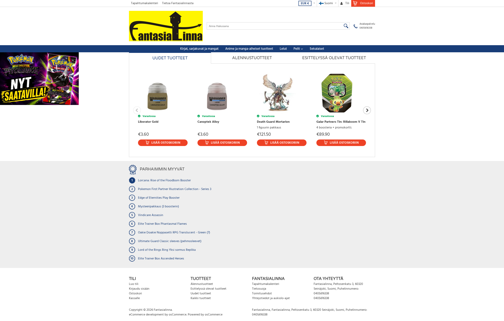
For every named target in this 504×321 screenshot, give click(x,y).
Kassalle (134, 298)
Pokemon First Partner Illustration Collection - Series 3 (174, 189)
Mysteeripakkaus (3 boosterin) (158, 206)
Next (367, 110)
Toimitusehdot (262, 293)
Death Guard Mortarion (273, 121)
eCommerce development (146, 314)
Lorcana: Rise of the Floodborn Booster (164, 180)
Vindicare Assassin (150, 215)
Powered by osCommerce (205, 314)
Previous (137, 110)
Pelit (297, 48)
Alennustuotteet (202, 284)
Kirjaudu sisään (139, 288)
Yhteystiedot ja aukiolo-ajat (271, 298)
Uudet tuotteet (201, 293)
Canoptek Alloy (208, 121)
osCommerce (177, 314)
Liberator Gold (148, 121)
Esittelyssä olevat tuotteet (208, 288)
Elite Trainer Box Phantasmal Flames (162, 223)
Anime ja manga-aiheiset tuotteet (249, 48)
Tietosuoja (259, 288)
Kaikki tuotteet (201, 298)
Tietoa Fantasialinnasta (178, 3)
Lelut (283, 48)
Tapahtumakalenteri (144, 3)
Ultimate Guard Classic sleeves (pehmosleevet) (169, 241)
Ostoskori (135, 293)
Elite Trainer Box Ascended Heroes (161, 258)
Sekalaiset (317, 48)
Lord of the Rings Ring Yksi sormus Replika (167, 250)
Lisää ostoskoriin (165, 142)
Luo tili (133, 284)
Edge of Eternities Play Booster (159, 197)
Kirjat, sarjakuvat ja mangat (199, 48)
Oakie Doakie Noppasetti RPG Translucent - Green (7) (174, 232)
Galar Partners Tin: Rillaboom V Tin (340, 121)
